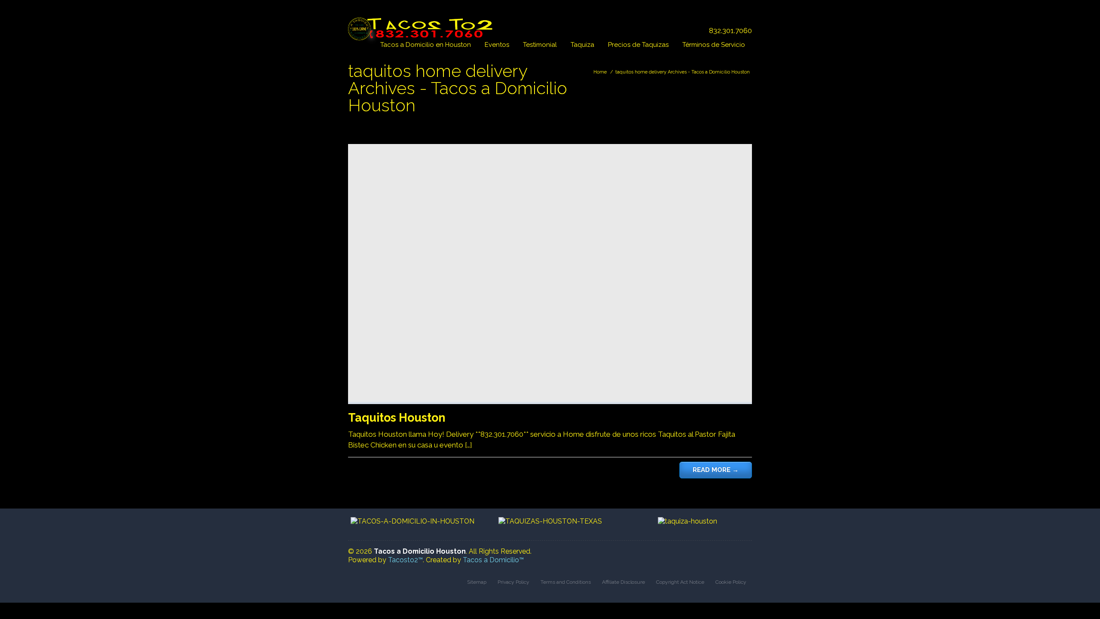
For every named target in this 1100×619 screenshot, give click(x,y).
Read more (716, 470)
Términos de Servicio (713, 45)
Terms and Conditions (566, 582)
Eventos (497, 45)
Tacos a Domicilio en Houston (425, 45)
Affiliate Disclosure (623, 582)
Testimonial (540, 45)
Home (600, 72)
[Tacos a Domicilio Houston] (422, 24)
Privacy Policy (513, 582)
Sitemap (476, 582)
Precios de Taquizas (638, 45)
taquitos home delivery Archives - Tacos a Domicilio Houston (682, 72)
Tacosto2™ (405, 560)
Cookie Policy (730, 582)
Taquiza (582, 45)
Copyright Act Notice (680, 582)
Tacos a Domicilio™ (493, 560)
